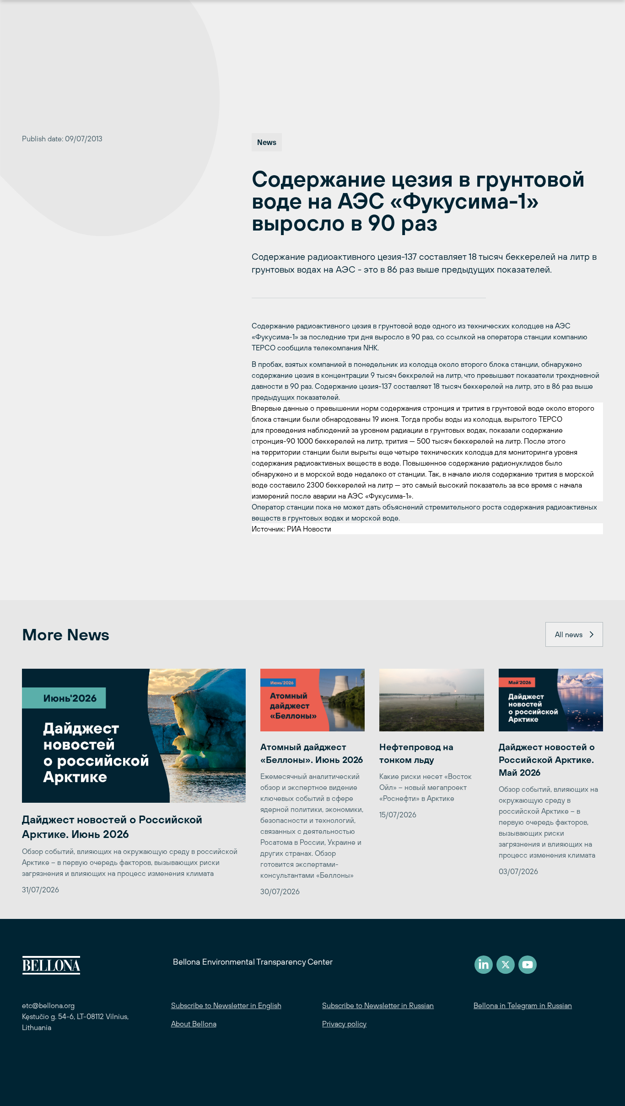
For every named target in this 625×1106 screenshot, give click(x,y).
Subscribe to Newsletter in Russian (378, 1005)
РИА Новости (309, 529)
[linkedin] (483, 965)
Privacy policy (344, 1024)
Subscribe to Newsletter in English (226, 1005)
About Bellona (193, 1024)
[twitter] (505, 965)
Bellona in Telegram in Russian (523, 1005)
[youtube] (527, 965)
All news (568, 634)
